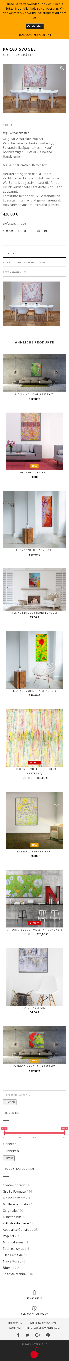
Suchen (9, 1102)
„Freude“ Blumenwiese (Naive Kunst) (34, 929)
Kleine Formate (14, 1198)
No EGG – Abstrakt (34, 472)
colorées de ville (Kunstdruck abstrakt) (35, 771)
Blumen (8, 1268)
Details (8, 253)
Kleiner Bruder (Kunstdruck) (34, 612)
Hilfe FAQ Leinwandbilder (43, 1327)
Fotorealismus (13, 1249)
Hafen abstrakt (34, 1007)
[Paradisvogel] (19, 231)
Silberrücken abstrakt (34, 851)
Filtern (8, 1158)
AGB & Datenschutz (43, 1323)
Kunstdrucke (12, 1217)
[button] (62, 68)
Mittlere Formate (15, 1204)
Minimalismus (13, 1242)
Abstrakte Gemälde (17, 1229)
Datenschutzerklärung (34, 35)
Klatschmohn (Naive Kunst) (34, 691)
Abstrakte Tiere (17, 1223)
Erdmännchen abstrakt (34, 550)
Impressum (15, 1323)
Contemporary (14, 1185)
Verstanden (34, 26)
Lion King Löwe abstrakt (34, 394)
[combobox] (34, 1150)
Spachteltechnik (15, 1274)
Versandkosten (19, 133)
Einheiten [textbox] (12, 1151)
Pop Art (8, 1236)
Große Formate (14, 1191)
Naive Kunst (12, 1261)
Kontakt (15, 1327)
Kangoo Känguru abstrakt (34, 1066)
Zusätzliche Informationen (24, 262)
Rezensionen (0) (14, 272)
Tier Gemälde (13, 1255)
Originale (10, 1210)
